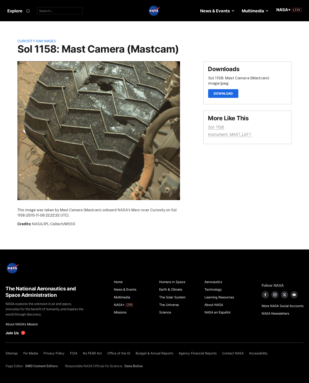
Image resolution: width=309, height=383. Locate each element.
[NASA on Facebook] (265, 294)
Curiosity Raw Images (36, 41)
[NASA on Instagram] (275, 294)
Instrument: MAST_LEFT (229, 134)
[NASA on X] (284, 294)
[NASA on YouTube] (294, 294)
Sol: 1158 (216, 127)
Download (223, 93)
